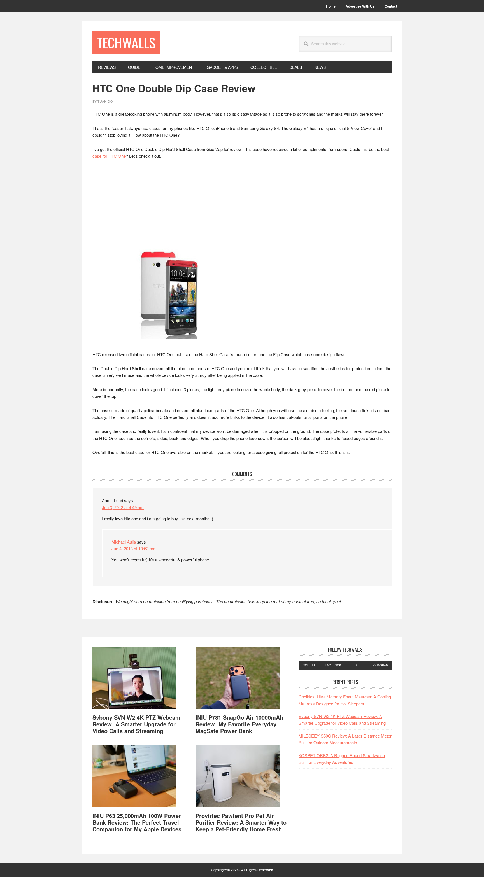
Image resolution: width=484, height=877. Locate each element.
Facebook (333, 665)
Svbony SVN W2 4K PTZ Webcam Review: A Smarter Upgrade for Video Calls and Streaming (136, 724)
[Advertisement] (242, 206)
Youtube (310, 665)
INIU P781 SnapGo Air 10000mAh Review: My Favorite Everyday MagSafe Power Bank (239, 724)
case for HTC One (109, 156)
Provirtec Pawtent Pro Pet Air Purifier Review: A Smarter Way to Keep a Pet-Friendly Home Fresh (241, 822)
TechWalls (126, 42)
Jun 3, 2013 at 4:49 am (123, 507)
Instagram (380, 665)
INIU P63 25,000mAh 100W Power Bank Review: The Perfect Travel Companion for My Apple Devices (137, 822)
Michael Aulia (123, 542)
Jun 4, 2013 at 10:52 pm (133, 548)
